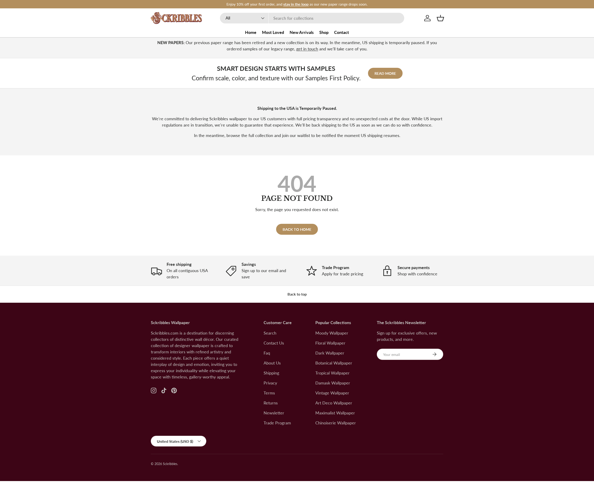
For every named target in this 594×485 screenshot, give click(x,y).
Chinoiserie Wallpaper (335, 422)
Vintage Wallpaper (332, 392)
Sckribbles (170, 464)
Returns (271, 402)
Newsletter (274, 412)
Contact (341, 32)
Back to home (297, 229)
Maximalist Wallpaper (335, 412)
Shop (324, 32)
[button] (440, 18)
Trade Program (277, 422)
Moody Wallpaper (331, 332)
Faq (267, 352)
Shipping (271, 372)
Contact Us (274, 342)
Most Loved (273, 32)
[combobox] (312, 18)
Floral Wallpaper (330, 342)
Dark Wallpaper (329, 352)
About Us (272, 362)
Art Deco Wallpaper (333, 402)
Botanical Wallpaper (333, 362)
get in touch (307, 48)
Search (270, 332)
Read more (385, 73)
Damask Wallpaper (332, 382)
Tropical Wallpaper (332, 372)
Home (250, 32)
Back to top (297, 294)
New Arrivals (302, 32)
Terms (269, 392)
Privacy (270, 382)
